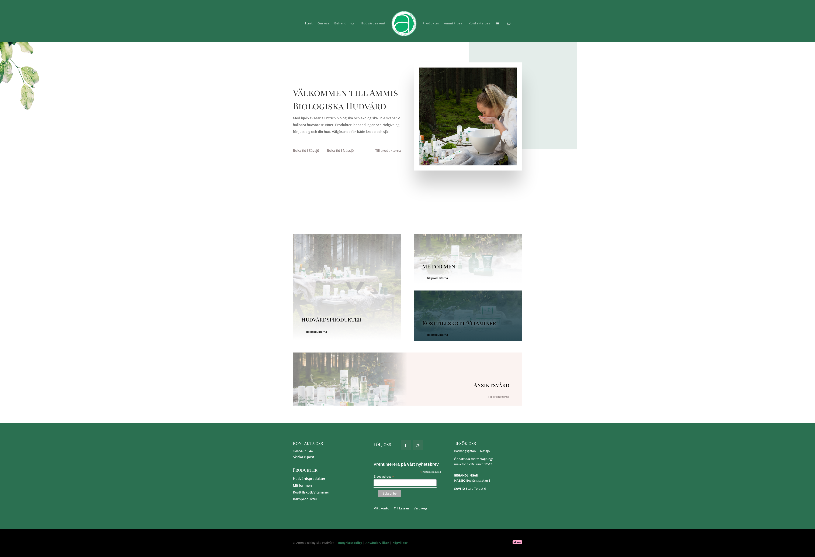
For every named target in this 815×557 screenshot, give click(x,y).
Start (309, 23)
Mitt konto (381, 508)
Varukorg (420, 508)
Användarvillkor (377, 543)
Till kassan (401, 508)
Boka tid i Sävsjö (306, 150)
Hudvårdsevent (373, 23)
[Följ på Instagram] (418, 445)
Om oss (324, 23)
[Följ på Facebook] (406, 445)
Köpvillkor (400, 543)
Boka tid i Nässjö (340, 150)
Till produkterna (388, 150)
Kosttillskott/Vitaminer (311, 492)
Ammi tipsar (454, 23)
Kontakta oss (479, 23)
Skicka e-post (303, 457)
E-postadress (384, 477)
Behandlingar (345, 23)
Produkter (431, 23)
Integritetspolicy (350, 543)
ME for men (302, 485)
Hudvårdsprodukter (309, 478)
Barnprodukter (305, 499)
